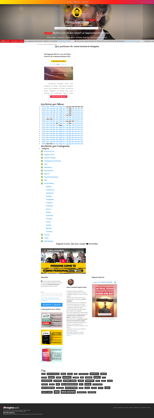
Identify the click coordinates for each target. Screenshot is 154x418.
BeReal (48, 187)
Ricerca (52, 384)
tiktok (87, 387)
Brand (63, 374)
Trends (46, 235)
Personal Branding (82, 37)
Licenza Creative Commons (36, 414)
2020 (44, 119)
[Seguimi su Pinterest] (13, 412)
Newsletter (136, 407)
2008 (44, 144)
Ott (76, 109)
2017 (43, 125)
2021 (43, 117)
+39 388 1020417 (147, 2)
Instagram (50, 199)
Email (42, 292)
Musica (47, 174)
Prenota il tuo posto (119, 41)
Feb (51, 107)
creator (44, 377)
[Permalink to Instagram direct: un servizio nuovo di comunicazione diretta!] (58, 79)
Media (97, 380)
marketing (90, 380)
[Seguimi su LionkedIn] (9, 412)
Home (41, 44)
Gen (47, 107)
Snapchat (49, 215)
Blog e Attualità (53, 374)
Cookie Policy (121, 407)
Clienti (126, 407)
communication (83, 374)
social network (71, 388)
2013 (43, 133)
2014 (43, 131)
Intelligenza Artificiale (98, 37)
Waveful (49, 228)
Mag (60, 107)
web (57, 392)
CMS (76, 374)
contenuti (94, 374)
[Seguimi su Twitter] (11, 412)
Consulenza (142, 407)
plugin (110, 380)
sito (81, 384)
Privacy (115, 407)
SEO (45, 180)
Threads (49, 219)
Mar (54, 107)
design (51, 377)
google (97, 377)
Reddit (48, 212)
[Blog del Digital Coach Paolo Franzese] (77, 16)
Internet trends (70, 380)
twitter (94, 387)
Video (46, 238)
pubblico (44, 384)
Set (73, 109)
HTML (104, 377)
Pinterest (49, 206)
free (82, 377)
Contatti (131, 407)
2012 (43, 135)
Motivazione (48, 171)
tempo (81, 387)
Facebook (49, 193)
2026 (44, 107)
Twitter (48, 225)
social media (60, 387)
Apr (57, 107)
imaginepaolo (46, 380)
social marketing (48, 388)
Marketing (61, 37)
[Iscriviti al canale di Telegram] (4, 412)
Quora (48, 209)
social (88, 384)
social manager (97, 384)
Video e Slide (47, 392)
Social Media (70, 37)
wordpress (91, 392)
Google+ (49, 196)
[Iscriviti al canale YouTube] (7, 412)
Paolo (77, 22)
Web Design (48, 241)
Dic (82, 109)
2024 (44, 111)
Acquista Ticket (51, 41)
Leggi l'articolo (56, 96)
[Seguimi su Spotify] (10, 412)
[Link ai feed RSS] (14, 412)
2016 (43, 127)
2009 (44, 142)
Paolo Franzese (53, 64)
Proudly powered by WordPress (10, 414)
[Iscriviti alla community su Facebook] (3, 412)
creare (103, 374)
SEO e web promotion (69, 384)
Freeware (89, 377)
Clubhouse (50, 190)
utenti (101, 387)
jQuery (80, 380)
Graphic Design (50, 158)
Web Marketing (82, 392)
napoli (103, 380)
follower (75, 377)
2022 (44, 115)
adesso (69, 335)
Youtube (49, 232)
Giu (64, 107)
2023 (44, 113)
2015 (43, 129)
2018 (43, 123)
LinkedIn (49, 203)
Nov (79, 109)
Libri (46, 164)
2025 (44, 109)
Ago (69, 117)
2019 (43, 121)
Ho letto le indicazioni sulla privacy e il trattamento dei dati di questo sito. (50, 299)
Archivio (148, 407)
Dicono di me (49, 151)
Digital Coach (51, 37)
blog (43, 374)
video (107, 388)
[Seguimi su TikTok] (8, 412)
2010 (43, 139)
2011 (43, 137)
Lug (67, 109)
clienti (70, 374)
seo (58, 384)
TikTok (48, 222)
